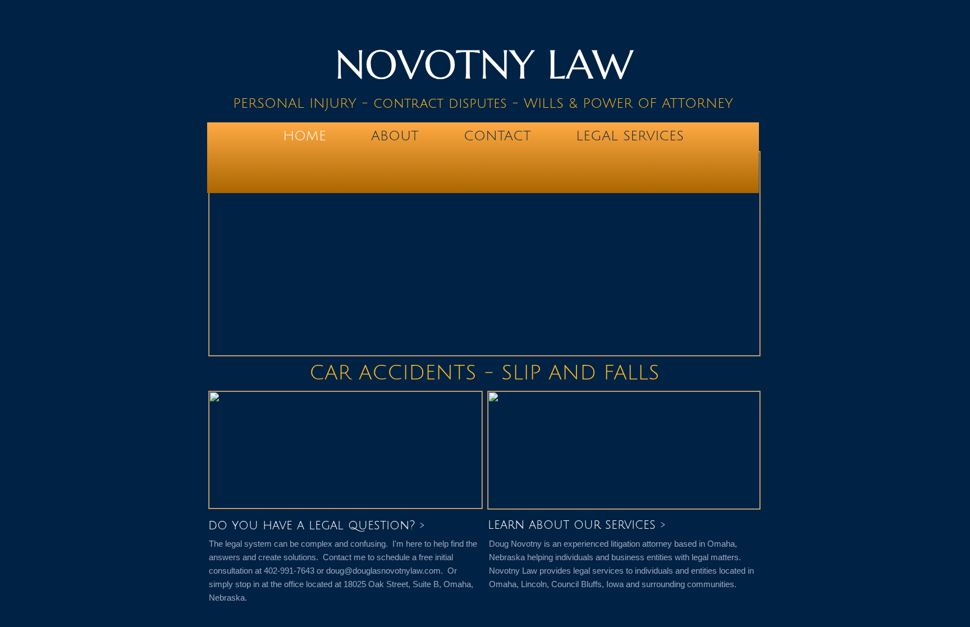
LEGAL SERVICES (630, 136)
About (395, 136)
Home (304, 136)
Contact (497, 136)
